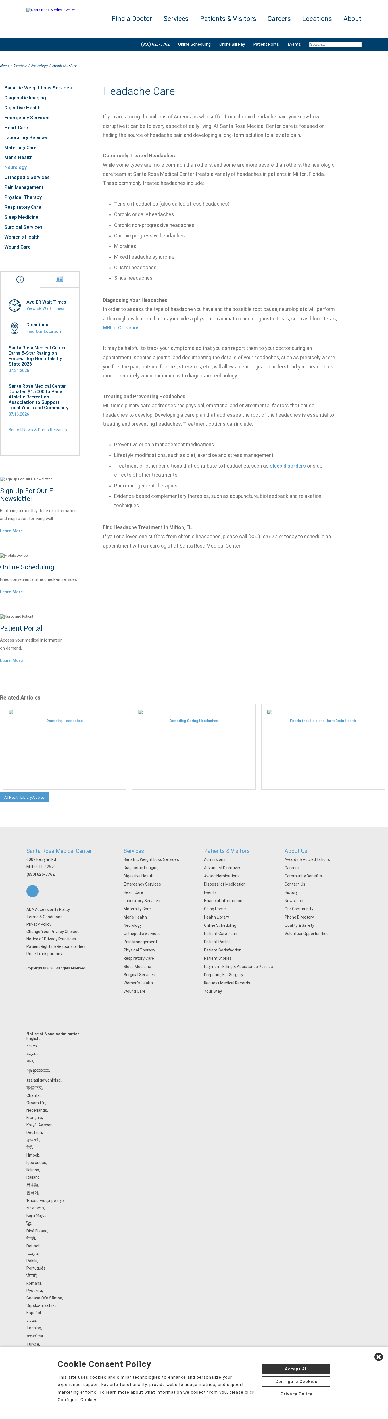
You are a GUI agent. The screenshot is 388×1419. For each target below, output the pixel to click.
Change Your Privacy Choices (53, 931)
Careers (292, 867)
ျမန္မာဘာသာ (37, 1070)
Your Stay (213, 991)
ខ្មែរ (28, 1223)
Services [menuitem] (176, 19)
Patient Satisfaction (222, 950)
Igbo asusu (36, 1162)
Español (33, 1313)
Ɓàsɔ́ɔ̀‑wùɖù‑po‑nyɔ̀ (45, 1200)
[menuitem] (333, 44)
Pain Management (23, 187)
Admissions (215, 859)
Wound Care (17, 247)
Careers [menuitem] (279, 19)
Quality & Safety (299, 925)
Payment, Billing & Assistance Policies (238, 966)
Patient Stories (218, 958)
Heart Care (16, 127)
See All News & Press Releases (38, 429)
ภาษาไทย (34, 1336)
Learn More (11, 530)
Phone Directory (299, 917)
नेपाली (30, 1238)
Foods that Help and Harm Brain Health (323, 721)
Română (33, 1283)
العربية (31, 1053)
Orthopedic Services (27, 177)
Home (4, 65)
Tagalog (33, 1328)
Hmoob (32, 1155)
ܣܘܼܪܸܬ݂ (31, 1320)
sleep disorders (288, 466)
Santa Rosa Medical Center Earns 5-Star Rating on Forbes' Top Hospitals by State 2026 (37, 356)
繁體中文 (34, 1087)
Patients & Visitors (227, 851)
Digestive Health (22, 107)
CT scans (129, 328)
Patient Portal (266, 44)
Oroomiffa (35, 1103)
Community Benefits (303, 876)
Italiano (33, 1177)
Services (20, 65)
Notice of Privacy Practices (51, 939)
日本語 (32, 1184)
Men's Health (18, 157)
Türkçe (32, 1344)
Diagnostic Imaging (25, 98)
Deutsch (34, 1132)
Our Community (299, 909)
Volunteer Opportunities (307, 933)
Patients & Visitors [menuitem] (228, 19)
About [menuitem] (352, 19)
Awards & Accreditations (307, 859)
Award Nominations (222, 876)
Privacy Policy (38, 924)
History (291, 892)
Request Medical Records (227, 983)
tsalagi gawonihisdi (43, 1080)
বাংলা (29, 1061)
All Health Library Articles (24, 797)
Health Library (216, 917)
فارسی (32, 1253)
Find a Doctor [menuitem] (132, 19)
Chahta (33, 1095)
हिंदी (29, 1147)
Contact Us (295, 884)
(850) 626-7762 (155, 44)
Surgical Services (23, 227)
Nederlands (36, 1110)
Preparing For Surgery (223, 975)
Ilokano (32, 1170)
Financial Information (223, 900)
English (32, 1038)
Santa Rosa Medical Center (59, 851)
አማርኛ (32, 1046)
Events (294, 44)
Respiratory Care (22, 207)
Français (34, 1117)
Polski (31, 1261)
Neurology (39, 65)
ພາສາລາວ (35, 1208)
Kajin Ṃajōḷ (35, 1215)
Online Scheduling (194, 44)
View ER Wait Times (45, 308)
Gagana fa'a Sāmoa (44, 1298)
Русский (34, 1290)
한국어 (32, 1192)
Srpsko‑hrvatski (40, 1305)
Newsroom (294, 900)
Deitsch (33, 1246)
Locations (317, 19)
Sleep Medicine (21, 217)
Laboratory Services (26, 137)
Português (36, 1268)
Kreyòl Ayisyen (39, 1125)
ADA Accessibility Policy (48, 909)
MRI (107, 328)
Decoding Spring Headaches (194, 721)
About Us (296, 851)
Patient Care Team (221, 933)
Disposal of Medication (225, 884)
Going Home (215, 909)
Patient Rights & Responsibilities (55, 946)
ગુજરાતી (32, 1140)
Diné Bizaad (36, 1231)
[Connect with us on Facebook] (32, 891)
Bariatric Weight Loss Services (38, 88)
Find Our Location (43, 331)
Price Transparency (44, 953)
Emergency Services (26, 117)
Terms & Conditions (44, 917)
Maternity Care (20, 147)
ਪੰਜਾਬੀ (31, 1275)
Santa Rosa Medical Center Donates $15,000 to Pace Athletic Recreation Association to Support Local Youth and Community (38, 396)
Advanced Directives (222, 867)
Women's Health (21, 237)
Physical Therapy (23, 197)
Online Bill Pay (232, 44)
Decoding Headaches (64, 721)
